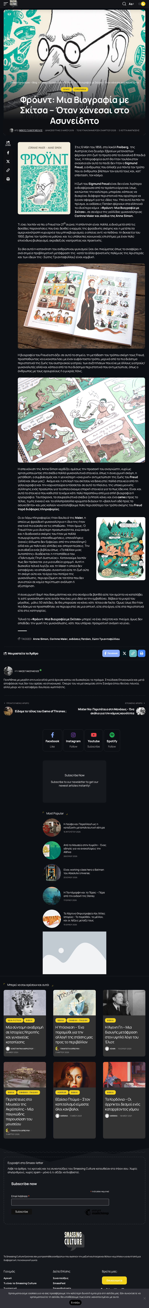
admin (112, 1048)
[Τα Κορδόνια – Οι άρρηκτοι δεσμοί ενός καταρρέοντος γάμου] (124, 1074)
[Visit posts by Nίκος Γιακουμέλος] (8, 671)
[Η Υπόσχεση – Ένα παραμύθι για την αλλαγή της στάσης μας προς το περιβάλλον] (74, 1002)
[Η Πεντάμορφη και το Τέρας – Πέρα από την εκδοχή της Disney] (52, 896)
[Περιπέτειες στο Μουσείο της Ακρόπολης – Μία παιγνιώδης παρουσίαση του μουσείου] (25, 1074)
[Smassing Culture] (14, 4)
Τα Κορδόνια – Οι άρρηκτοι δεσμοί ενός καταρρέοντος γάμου (122, 1104)
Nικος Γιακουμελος (31, 130)
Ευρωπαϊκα (80, 89)
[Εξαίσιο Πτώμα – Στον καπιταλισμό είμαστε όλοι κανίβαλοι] (74, 1074)
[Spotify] (112, 740)
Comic (66, 89)
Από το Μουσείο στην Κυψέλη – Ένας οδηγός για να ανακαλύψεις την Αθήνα (85, 848)
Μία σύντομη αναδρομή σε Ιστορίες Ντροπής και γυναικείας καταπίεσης (24, 1034)
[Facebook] (52, 740)
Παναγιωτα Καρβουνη (69, 1048)
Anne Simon (40, 639)
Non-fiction (14, 1020)
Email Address (20, 1196)
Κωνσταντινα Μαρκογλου (22, 1048)
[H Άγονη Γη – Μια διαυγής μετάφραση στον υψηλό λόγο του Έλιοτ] (124, 1002)
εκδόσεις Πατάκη (80, 639)
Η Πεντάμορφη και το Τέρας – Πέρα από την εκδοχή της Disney (84, 894)
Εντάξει (75, 1302)
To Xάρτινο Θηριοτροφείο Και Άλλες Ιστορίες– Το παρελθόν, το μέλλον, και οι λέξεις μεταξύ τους (84, 917)
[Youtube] (93, 740)
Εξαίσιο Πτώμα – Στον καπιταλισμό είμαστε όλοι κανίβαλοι (72, 1104)
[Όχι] (144, 1298)
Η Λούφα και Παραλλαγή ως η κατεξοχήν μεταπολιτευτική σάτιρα (84, 825)
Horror (62, 1092)
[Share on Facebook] (8, 152)
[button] (7, 4)
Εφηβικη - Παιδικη (78, 1020)
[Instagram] (73, 740)
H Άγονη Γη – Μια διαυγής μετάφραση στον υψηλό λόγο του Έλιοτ (122, 1034)
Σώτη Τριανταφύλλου (106, 639)
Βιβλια (29, 1020)
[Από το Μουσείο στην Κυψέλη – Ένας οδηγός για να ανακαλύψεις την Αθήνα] (52, 850)
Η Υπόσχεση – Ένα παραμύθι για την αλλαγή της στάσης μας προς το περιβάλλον (74, 1034)
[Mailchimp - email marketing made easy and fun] (96, 1215)
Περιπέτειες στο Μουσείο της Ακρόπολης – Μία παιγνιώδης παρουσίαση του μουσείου (19, 1111)
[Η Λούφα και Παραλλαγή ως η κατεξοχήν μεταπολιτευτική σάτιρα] (52, 827)
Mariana (64, 1115)
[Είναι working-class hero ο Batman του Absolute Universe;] (52, 873)
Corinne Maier (59, 639)
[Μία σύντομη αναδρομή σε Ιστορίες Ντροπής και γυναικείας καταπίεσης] (25, 1002)
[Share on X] (8, 161)
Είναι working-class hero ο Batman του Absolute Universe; (84, 871)
